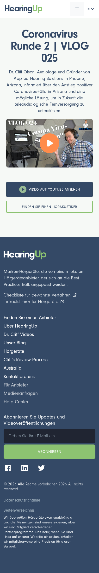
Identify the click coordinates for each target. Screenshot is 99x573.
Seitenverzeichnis (19, 510)
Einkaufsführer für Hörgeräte (31, 301)
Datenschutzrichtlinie (22, 500)
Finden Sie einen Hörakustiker (49, 207)
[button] (77, 9)
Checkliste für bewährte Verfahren (37, 295)
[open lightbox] (49, 143)
